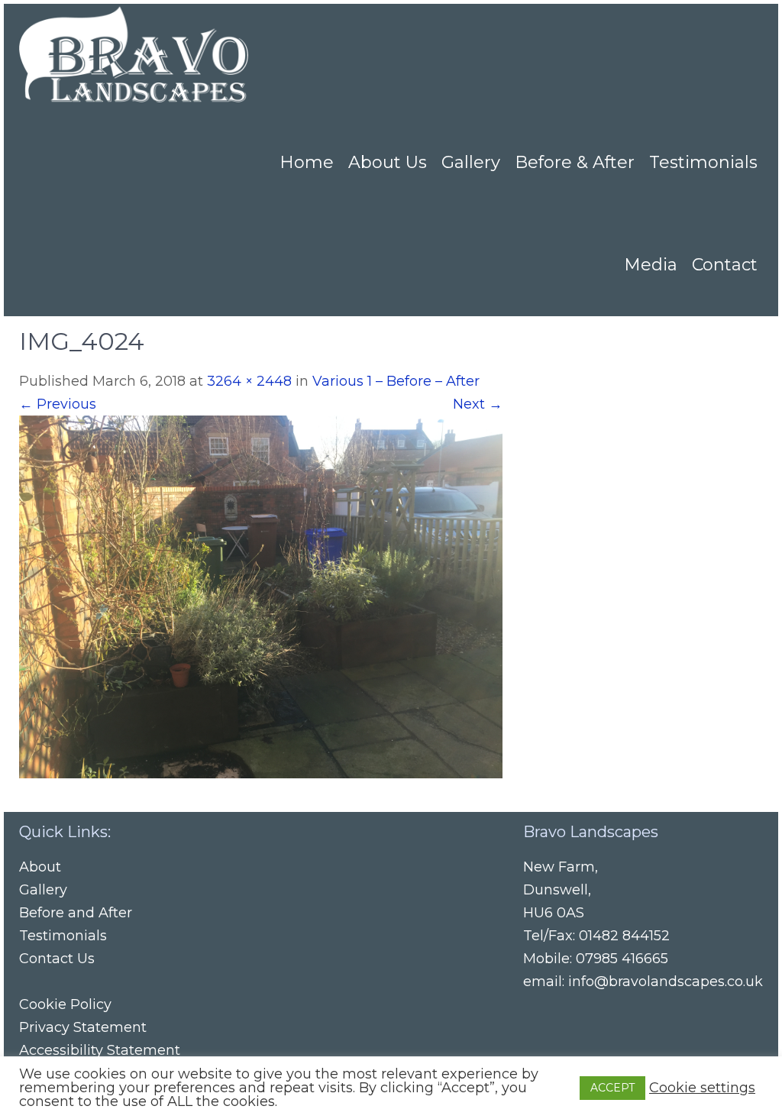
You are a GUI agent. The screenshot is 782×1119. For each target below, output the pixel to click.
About (40, 867)
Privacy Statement (83, 1027)
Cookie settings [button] (702, 1088)
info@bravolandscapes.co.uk (665, 981)
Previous (57, 404)
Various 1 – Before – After (396, 381)
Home (307, 162)
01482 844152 (624, 935)
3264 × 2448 (249, 381)
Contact (725, 264)
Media (650, 264)
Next (477, 404)
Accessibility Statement (99, 1050)
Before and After (75, 912)
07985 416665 (622, 958)
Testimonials (703, 162)
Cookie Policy (65, 1004)
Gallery (470, 162)
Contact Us (57, 958)
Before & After (575, 162)
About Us (387, 162)
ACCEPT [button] (612, 1088)
